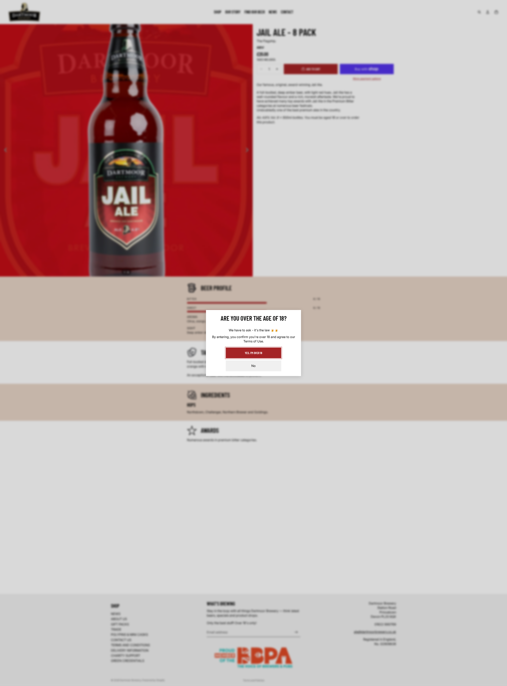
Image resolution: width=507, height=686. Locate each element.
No (253, 366)
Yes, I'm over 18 (253, 353)
